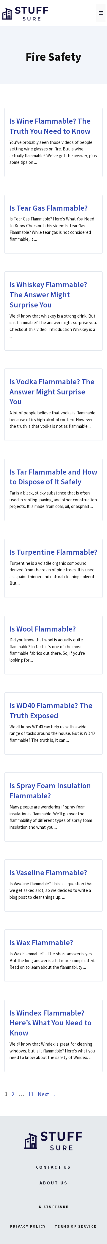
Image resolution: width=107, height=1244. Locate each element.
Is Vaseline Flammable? (48, 872)
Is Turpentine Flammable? (53, 552)
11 (31, 1094)
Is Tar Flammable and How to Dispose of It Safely (53, 477)
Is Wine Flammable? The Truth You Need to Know (50, 126)
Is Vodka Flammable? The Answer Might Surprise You (52, 392)
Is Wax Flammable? (41, 942)
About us (54, 1183)
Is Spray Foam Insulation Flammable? (50, 790)
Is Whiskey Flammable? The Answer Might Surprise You (48, 294)
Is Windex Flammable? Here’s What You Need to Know (51, 1023)
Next (47, 1094)
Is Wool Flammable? (43, 629)
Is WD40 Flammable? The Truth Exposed (51, 710)
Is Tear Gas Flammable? (49, 208)
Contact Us (53, 1167)
